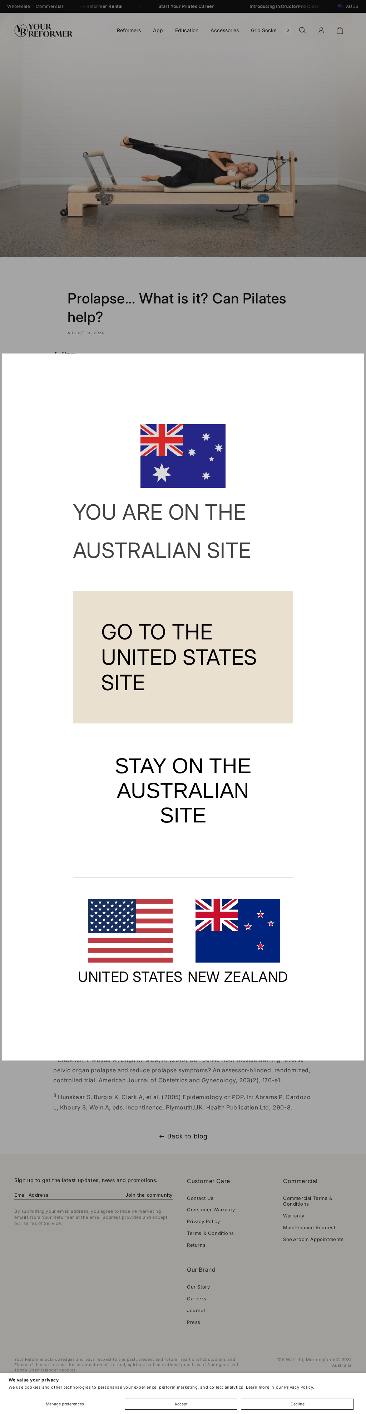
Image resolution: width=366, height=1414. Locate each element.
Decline (298, 1403)
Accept (181, 1403)
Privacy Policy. (299, 1387)
